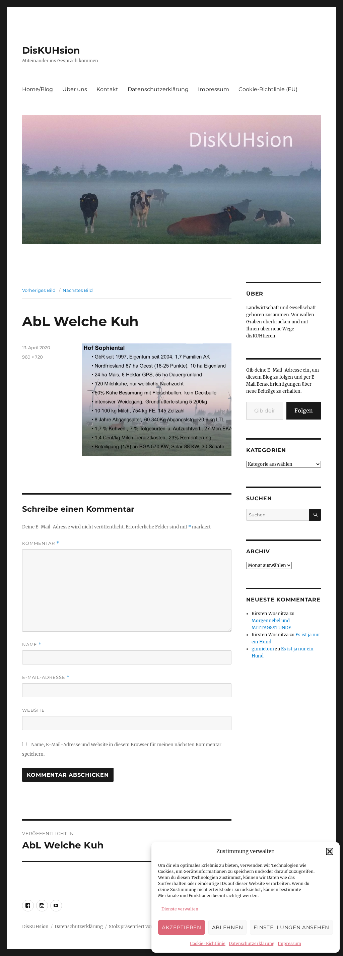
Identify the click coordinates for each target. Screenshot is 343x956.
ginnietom (263, 649)
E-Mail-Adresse (46, 677)
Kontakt (107, 89)
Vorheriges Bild (39, 290)
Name (32, 644)
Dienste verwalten (179, 908)
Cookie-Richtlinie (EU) (267, 89)
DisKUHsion (51, 50)
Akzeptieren (181, 927)
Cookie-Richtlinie (207, 943)
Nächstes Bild (78, 290)
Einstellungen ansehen (291, 927)
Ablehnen (227, 927)
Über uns (74, 89)
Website (33, 710)
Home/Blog (37, 89)
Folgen (303, 410)
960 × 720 (32, 357)
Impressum (289, 943)
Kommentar (40, 543)
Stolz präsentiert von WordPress (143, 927)
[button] (329, 851)
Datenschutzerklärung (251, 943)
